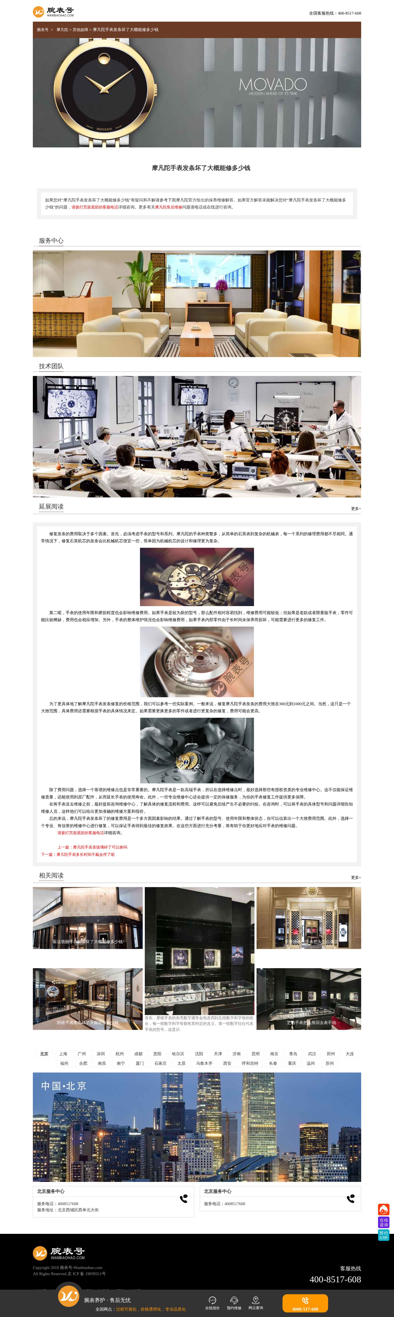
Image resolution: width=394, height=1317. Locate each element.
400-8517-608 (335, 1279)
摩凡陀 (62, 30)
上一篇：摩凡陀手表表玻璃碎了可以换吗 (92, 847)
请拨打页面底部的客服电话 (95, 207)
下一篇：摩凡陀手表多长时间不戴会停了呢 (78, 854)
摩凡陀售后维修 (168, 207)
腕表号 (43, 30)
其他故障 (80, 30)
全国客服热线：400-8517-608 (335, 13)
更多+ (356, 509)
